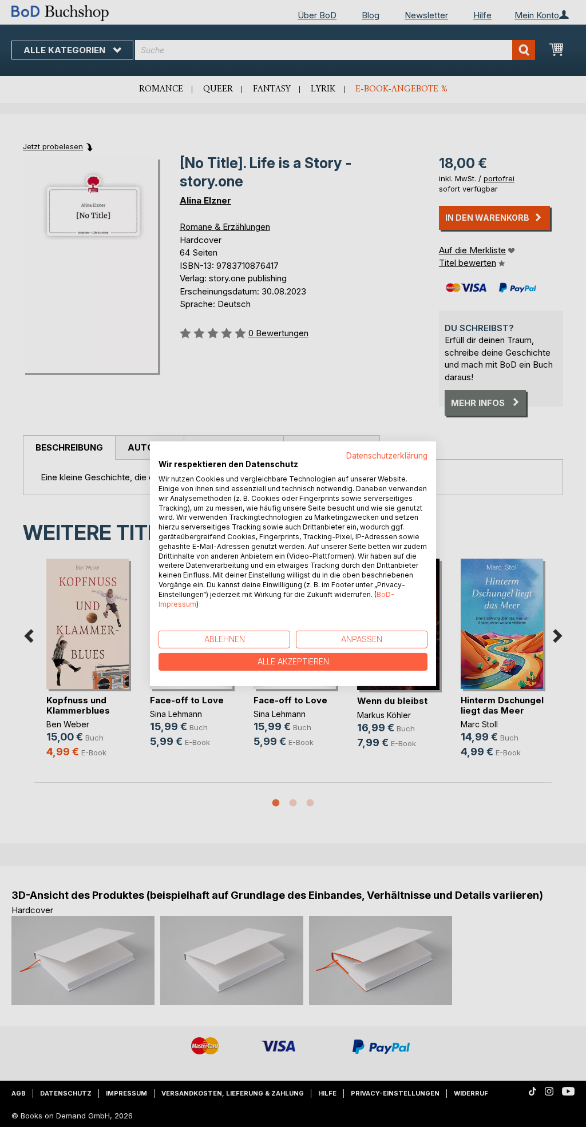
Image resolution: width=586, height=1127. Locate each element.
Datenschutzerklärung (386, 455)
